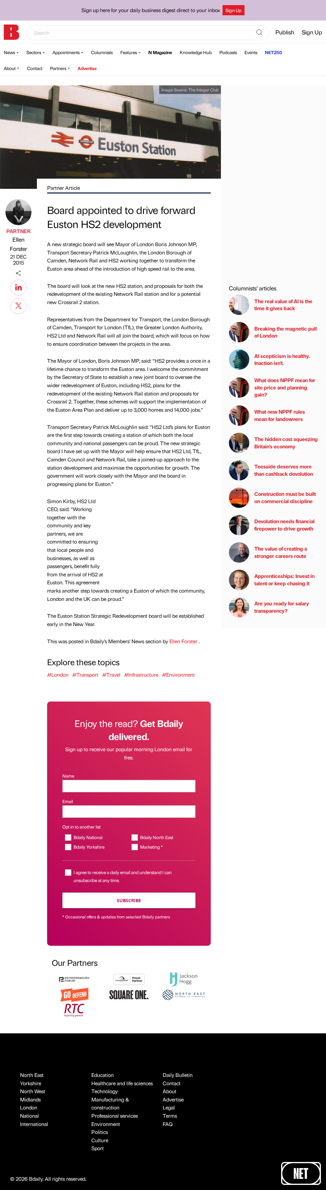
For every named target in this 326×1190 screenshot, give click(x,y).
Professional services (114, 1115)
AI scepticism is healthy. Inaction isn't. (282, 359)
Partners (58, 68)
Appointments (66, 52)
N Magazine (160, 52)
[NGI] (128, 978)
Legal (169, 1107)
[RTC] (74, 1009)
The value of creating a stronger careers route (280, 552)
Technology (104, 1091)
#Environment (178, 674)
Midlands (30, 1099)
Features (128, 52)
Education (102, 1075)
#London (57, 674)
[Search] (259, 33)
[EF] (74, 978)
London (28, 1107)
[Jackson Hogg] (183, 978)
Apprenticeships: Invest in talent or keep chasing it (284, 579)
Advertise (87, 68)
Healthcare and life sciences (122, 1083)
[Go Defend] (74, 994)
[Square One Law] (128, 994)
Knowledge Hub (196, 52)
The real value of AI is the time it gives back (283, 304)
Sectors (33, 52)
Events (250, 52)
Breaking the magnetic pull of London (285, 332)
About (10, 68)
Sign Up (233, 10)
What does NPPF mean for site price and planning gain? (284, 387)
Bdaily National (88, 837)
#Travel (111, 674)
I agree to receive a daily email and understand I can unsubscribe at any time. (123, 876)
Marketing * (151, 847)
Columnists (102, 52)
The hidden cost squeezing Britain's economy (286, 442)
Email (67, 801)
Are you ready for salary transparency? (281, 607)
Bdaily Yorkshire (89, 847)
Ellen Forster (18, 244)
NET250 (273, 52)
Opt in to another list (81, 827)
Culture (99, 1140)
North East (32, 1075)
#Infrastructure (141, 674)
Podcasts (228, 52)
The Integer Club (203, 89)
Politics (99, 1132)
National (29, 1115)
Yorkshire (30, 1083)
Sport (97, 1148)
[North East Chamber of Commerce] (183, 994)
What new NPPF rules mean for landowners (279, 415)
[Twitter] (18, 305)
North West (32, 1091)
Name (68, 776)
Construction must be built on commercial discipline (285, 497)
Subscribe (129, 900)
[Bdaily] (11, 32)
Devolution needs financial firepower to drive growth (284, 524)
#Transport (85, 674)
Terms (170, 1115)
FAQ (168, 1124)
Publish (284, 32)
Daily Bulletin (178, 1075)
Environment (105, 1124)
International (34, 1124)
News (9, 52)
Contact (34, 68)
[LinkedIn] (18, 286)
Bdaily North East (156, 837)
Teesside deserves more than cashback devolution (283, 470)
